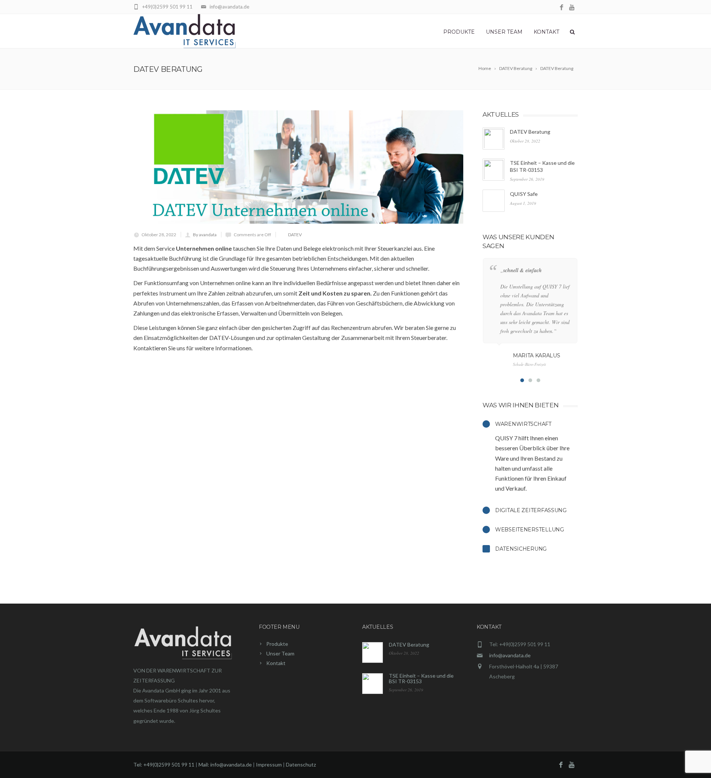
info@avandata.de (510, 655)
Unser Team (504, 32)
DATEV (295, 234)
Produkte (459, 32)
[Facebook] (561, 7)
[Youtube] (572, 7)
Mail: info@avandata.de (225, 764)
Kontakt (546, 32)
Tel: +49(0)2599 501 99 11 (163, 764)
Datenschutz (301, 764)
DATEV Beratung (530, 131)
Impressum (269, 764)
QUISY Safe (524, 194)
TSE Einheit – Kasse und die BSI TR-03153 (421, 678)
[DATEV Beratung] (298, 167)
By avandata (205, 234)
